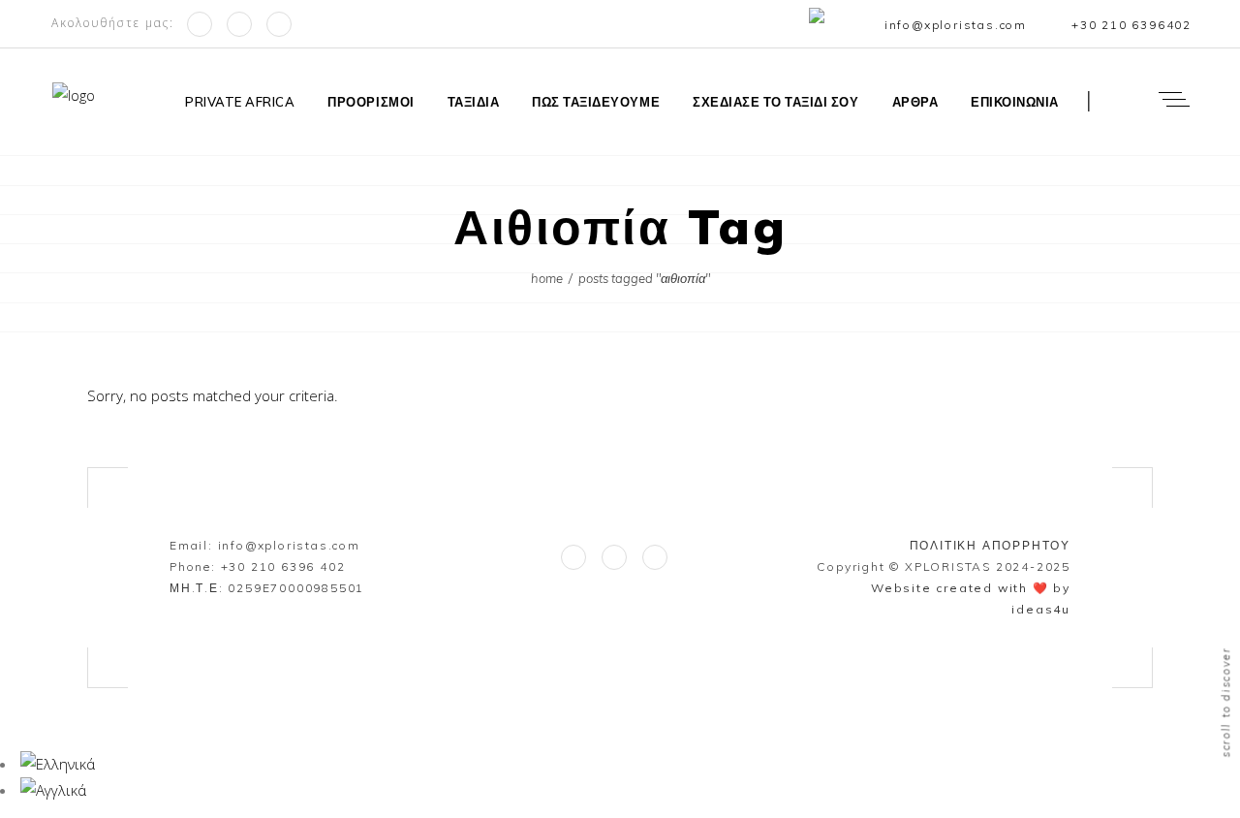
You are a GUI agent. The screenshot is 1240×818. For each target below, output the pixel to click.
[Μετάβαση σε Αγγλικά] (822, 26)
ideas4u (1040, 609)
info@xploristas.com (289, 545)
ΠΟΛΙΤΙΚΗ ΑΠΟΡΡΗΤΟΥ (990, 545)
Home (547, 278)
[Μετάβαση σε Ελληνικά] (57, 763)
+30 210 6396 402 (283, 566)
